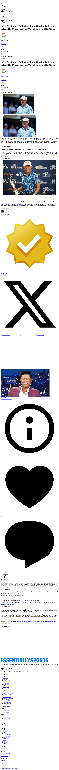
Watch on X (3, 397)
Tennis (4, 731)
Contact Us (6, 684)
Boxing (5, 724)
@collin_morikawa (5, 335)
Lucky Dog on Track (8, 693)
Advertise (5, 678)
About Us (5, 676)
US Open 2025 (6, 718)
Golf (5, 22)
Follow (2, 274)
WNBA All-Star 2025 (8, 717)
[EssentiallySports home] (24, 662)
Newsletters (3, 6)
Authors (5, 679)
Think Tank (3, 8)
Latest (2, 3)
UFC (4, 732)
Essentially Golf (7, 694)
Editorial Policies (7, 681)
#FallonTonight (40, 335)
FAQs (4, 685)
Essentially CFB (7, 704)
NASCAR (5, 727)
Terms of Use (6, 688)
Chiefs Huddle (6, 700)
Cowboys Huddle (7, 702)
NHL (4, 743)
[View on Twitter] (29, 332)
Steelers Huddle (7, 703)
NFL (4, 729)
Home (2, 22)
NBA (4, 728)
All (4, 723)
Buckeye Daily (6, 706)
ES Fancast (6, 712)
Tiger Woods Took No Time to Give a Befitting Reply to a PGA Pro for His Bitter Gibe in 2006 (33, 621)
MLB (4, 740)
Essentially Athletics (8, 698)
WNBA (5, 733)
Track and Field (7, 736)
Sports (3, 16)
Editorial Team (6, 680)
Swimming (5, 742)
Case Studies (5, 19)
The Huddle (6, 699)
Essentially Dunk (7, 697)
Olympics (5, 738)
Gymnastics (6, 737)
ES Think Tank (6, 711)
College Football (7, 734)
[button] (4, 141)
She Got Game (6, 695)
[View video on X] (50, 396)
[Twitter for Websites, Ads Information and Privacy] (29, 456)
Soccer (5, 741)
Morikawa (37, 138)
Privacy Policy (6, 687)
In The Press (6, 683)
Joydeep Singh (4, 44)
